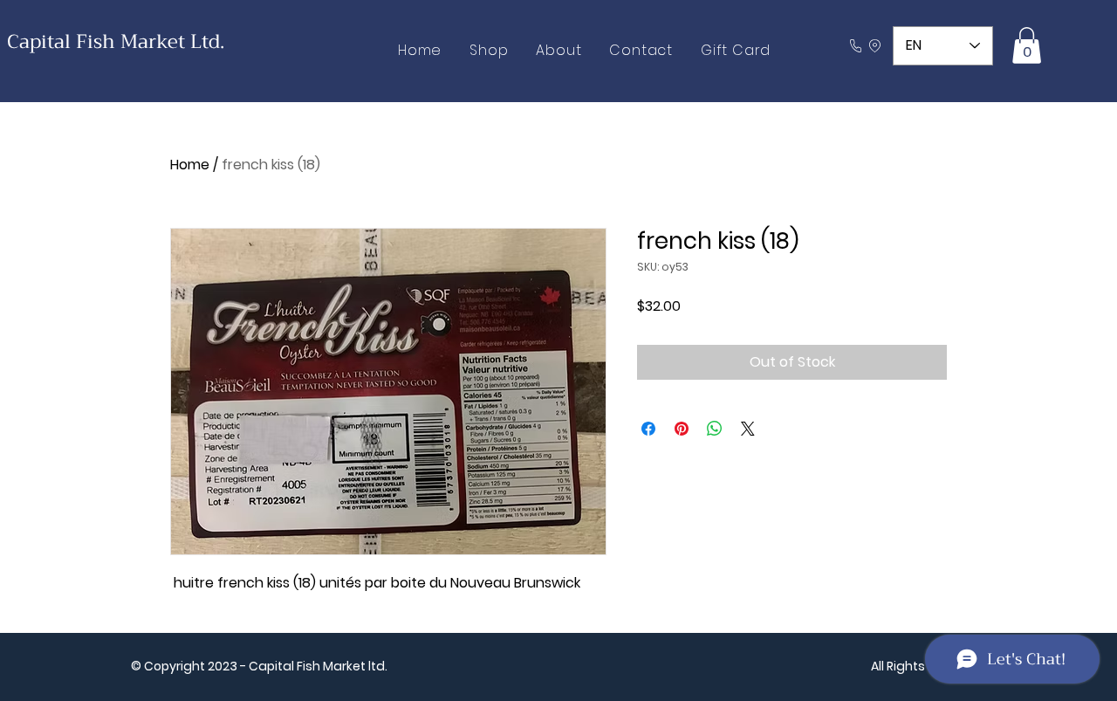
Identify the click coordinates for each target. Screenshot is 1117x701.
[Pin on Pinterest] (681, 428)
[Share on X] (747, 428)
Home (189, 165)
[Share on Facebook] (648, 428)
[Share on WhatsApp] (714, 428)
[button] (1026, 45)
